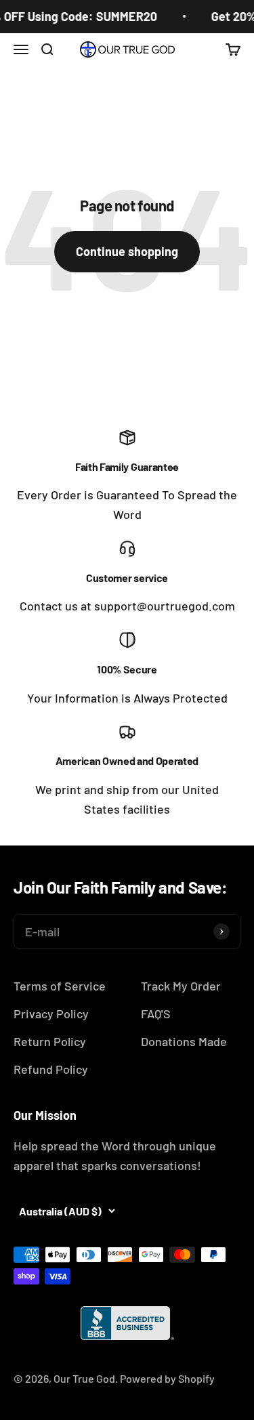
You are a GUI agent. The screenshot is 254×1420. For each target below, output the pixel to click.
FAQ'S (156, 1013)
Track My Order (181, 985)
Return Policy (50, 1041)
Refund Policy (51, 1069)
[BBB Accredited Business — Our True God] (127, 1323)
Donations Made (184, 1041)
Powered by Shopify (167, 1378)
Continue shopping (127, 251)
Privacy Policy (51, 1013)
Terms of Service (60, 985)
